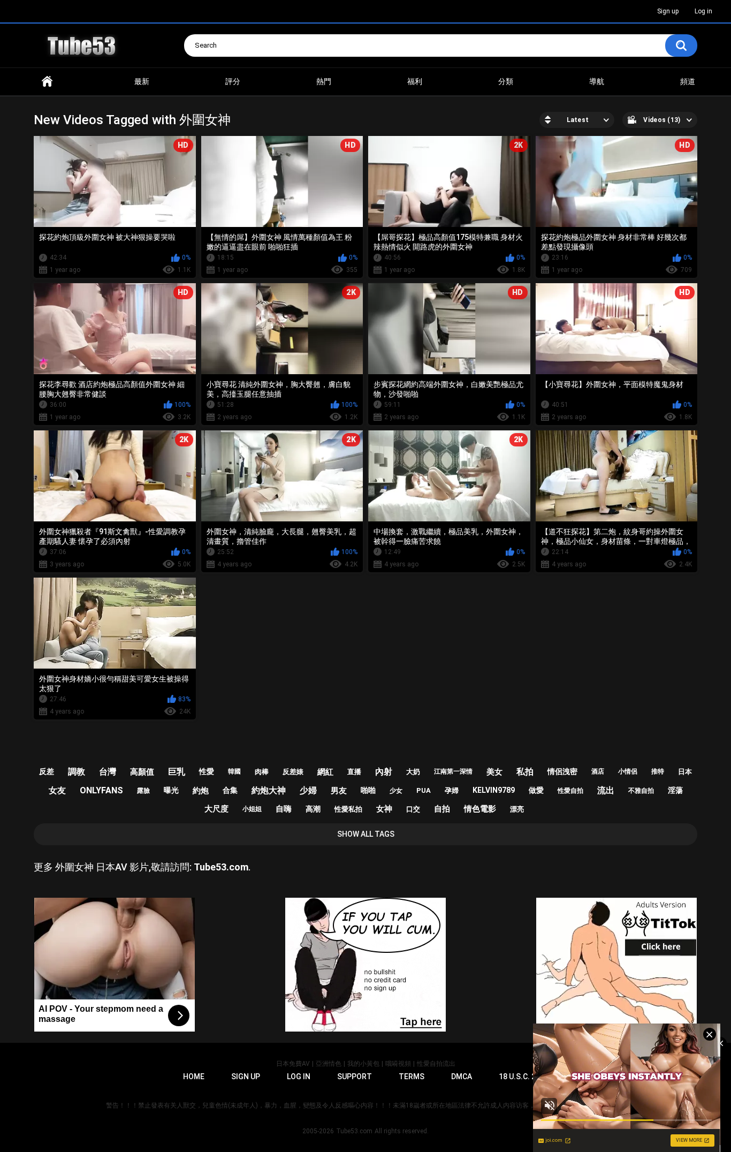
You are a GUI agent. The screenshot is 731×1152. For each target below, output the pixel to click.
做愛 (536, 790)
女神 (384, 809)
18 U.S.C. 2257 (524, 1076)
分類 (505, 81)
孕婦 (452, 790)
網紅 (325, 772)
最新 (141, 81)
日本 (685, 772)
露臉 (143, 790)
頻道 (687, 81)
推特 (657, 771)
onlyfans (101, 790)
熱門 (323, 81)
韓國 (234, 771)
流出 (605, 790)
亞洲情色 (328, 1063)
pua (423, 790)
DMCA (461, 1076)
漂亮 (517, 809)
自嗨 (284, 809)
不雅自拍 (641, 790)
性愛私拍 (348, 809)
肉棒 (262, 772)
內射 (383, 772)
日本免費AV (293, 1063)
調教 (76, 772)
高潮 (313, 809)
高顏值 (142, 772)
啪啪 (368, 790)
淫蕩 (675, 790)
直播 (354, 772)
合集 (230, 790)
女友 (57, 790)
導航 (596, 81)
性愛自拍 (570, 790)
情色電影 (480, 809)
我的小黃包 (363, 1063)
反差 (46, 771)
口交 (413, 809)
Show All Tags (365, 834)
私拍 (525, 772)
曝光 (171, 790)
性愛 (206, 771)
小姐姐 (252, 809)
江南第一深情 (453, 771)
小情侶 (627, 771)
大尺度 (216, 809)
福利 (414, 81)
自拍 (442, 809)
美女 (494, 772)
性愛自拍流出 (436, 1063)
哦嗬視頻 (398, 1063)
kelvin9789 (494, 790)
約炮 (201, 790)
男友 (339, 790)
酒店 (597, 771)
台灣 (107, 772)
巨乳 (176, 772)
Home (47, 81)
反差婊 (293, 772)
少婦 (308, 790)
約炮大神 (269, 790)
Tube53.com (354, 1131)
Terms (411, 1076)
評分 (232, 81)
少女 (396, 790)
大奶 (413, 772)
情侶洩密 (562, 771)
